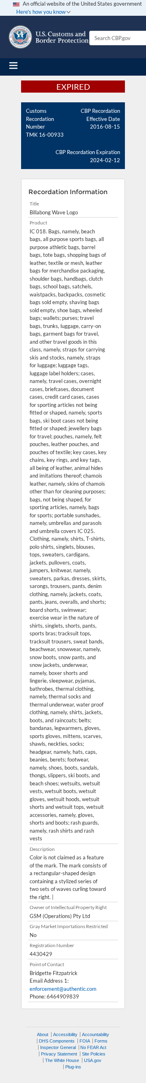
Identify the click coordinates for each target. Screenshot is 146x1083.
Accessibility (65, 1034)
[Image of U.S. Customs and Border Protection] (48, 37)
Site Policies (93, 1053)
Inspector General (58, 1047)
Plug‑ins (73, 1066)
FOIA (84, 1041)
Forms (100, 1041)
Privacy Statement (59, 1053)
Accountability (95, 1034)
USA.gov (92, 1060)
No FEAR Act (93, 1047)
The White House (62, 1060)
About (42, 1034)
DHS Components (57, 1041)
